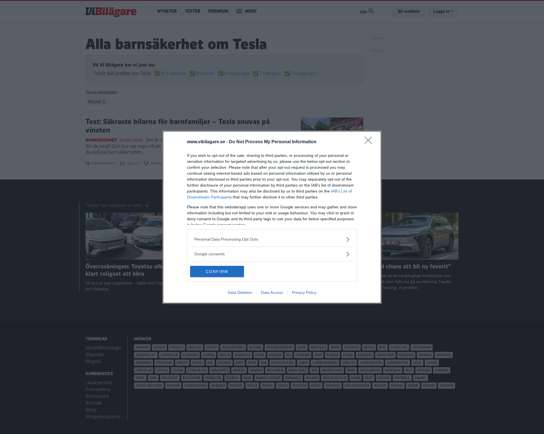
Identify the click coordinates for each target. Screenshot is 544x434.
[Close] (370, 142)
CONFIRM (217, 271)
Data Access (272, 292)
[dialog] (272, 217)
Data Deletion (240, 292)
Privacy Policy (304, 292)
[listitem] (272, 239)
